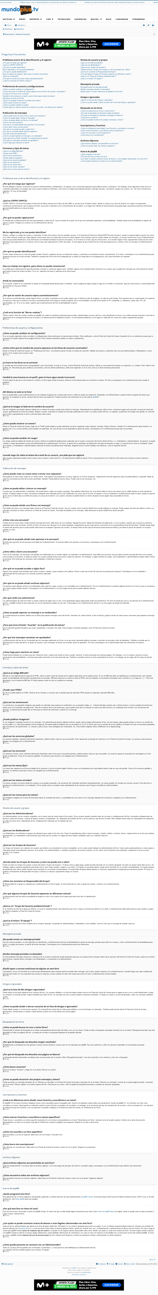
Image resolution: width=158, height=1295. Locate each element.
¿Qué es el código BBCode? (13, 151)
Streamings (138, 19)
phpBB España (86, 1272)
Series (22, 19)
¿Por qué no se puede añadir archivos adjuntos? (20, 131)
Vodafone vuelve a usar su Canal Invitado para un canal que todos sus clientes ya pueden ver (37, 2)
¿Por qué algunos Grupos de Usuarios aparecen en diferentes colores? (105, 74)
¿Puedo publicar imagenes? (13, 158)
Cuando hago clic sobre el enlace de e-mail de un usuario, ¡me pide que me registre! (33, 107)
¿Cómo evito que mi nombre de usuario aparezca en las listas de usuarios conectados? (34, 91)
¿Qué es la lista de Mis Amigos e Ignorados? (96, 100)
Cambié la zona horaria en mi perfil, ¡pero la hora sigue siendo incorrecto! (29, 96)
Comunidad (122, 19)
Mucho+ (95, 19)
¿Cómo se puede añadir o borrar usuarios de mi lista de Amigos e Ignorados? (108, 102)
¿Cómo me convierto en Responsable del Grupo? (98, 72)
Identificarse (8, 29)
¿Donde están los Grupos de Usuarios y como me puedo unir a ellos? (105, 69)
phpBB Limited (87, 1197)
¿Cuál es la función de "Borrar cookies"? (17, 81)
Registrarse (20, 29)
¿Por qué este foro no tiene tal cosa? (93, 157)
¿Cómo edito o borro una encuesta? (15, 127)
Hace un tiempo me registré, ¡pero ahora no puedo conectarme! (25, 74)
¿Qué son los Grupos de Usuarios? (93, 67)
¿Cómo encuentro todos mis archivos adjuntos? (97, 146)
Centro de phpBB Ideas (105, 1211)
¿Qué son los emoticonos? (12, 156)
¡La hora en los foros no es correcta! (16, 94)
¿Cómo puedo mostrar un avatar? (15, 103)
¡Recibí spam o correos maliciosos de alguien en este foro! (101, 91)
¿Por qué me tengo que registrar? (15, 63)
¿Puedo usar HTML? (10, 153)
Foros (9, 25)
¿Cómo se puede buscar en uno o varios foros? (97, 111)
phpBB (95, 397)
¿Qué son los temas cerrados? (14, 167)
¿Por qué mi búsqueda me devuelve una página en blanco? (101, 115)
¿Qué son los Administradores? (91, 63)
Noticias (7, 19)
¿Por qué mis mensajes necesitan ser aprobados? (21, 140)
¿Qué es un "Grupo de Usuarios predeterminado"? (98, 76)
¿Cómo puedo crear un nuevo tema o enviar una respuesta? (24, 116)
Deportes (34, 19)
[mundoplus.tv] (20, 10)
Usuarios (21, 25)
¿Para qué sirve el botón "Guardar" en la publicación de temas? (25, 138)
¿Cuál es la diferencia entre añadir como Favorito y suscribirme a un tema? (107, 128)
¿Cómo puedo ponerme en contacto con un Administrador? (101, 161)
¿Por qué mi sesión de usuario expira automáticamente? (23, 78)
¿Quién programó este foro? (90, 154)
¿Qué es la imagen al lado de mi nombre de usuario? (21, 100)
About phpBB (20, 1199)
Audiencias (80, 19)
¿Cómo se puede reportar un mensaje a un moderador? (22, 136)
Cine (48, 19)
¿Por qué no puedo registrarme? (14, 67)
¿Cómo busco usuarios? (89, 117)
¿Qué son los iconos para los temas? (16, 169)
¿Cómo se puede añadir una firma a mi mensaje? (20, 120)
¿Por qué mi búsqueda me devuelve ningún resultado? (99, 113)
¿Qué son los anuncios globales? (15, 160)
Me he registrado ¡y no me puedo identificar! (18, 69)
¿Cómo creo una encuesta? (12, 122)
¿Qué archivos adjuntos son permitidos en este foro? (99, 143)
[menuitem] (144, 25)
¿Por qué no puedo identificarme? (15, 72)
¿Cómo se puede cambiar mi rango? (16, 105)
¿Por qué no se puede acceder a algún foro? (18, 129)
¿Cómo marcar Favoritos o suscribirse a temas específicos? (102, 131)
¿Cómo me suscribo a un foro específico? (95, 133)
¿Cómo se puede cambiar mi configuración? (18, 89)
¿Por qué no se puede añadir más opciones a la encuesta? (24, 125)
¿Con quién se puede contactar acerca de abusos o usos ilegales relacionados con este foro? (114, 159)
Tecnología (64, 19)
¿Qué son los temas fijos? (12, 165)
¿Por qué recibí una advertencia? (14, 134)
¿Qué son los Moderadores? (90, 65)
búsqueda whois (24, 1228)
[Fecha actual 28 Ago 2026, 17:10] (154, 34)
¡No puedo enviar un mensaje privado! (94, 87)
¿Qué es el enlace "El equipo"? (91, 78)
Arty (74, 1270)
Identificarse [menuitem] (149, 25)
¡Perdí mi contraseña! (10, 76)
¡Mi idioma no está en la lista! (13, 98)
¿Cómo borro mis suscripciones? (92, 135)
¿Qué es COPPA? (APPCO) (13, 65)
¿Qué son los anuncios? (11, 162)
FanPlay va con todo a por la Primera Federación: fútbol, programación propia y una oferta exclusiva (104, 2)
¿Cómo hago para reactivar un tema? (16, 143)
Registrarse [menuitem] (153, 25)
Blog (108, 19)
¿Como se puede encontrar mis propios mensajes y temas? (101, 120)
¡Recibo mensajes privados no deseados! (95, 89)
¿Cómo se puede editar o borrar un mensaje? (19, 118)
